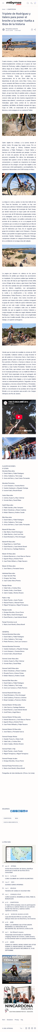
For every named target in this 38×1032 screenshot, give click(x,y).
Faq (22, 1020)
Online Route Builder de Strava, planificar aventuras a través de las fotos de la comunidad (19, 870)
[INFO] (12, 882)
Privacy (17, 1020)
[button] (26, 1028)
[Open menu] (3, 3)
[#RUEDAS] (13, 888)
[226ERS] (12, 942)
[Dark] (31, 3)
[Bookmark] (35, 3)
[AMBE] (11, 922)
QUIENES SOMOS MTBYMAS (14, 885)
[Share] (35, 29)
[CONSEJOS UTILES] (15, 894)
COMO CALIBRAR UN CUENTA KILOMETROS (19, 878)
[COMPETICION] (7, 818)
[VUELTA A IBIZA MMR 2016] (10, 822)
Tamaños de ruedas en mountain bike (17, 891)
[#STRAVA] (13, 866)
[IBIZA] (16, 818)
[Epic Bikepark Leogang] (16, 932)
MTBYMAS (10, 1028)
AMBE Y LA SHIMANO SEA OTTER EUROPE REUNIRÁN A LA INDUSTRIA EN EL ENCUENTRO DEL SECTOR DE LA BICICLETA (19, 926)
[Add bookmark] (32, 29)
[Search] (27, 3)
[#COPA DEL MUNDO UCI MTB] (19, 914)
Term (3, 1020)
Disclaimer (10, 1020)
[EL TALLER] (13, 876)
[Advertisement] (19, 793)
